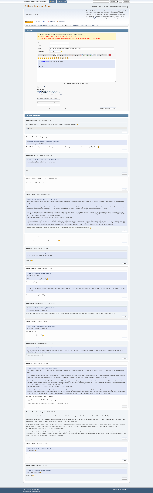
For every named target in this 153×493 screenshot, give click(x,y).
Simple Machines (35, 489)
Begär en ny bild (58, 95)
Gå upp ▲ (127, 489)
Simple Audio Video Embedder (29, 491)
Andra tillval (43, 87)
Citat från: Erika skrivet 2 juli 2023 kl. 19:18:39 (39, 448)
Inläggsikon (41, 51)
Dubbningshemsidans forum (37, 6)
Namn (39, 43)
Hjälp (114, 489)
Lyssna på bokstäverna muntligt (45, 95)
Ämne (39, 48)
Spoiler (30, 128)
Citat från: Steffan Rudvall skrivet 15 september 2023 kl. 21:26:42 (43, 141)
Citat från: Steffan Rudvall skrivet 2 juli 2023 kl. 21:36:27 (41, 253)
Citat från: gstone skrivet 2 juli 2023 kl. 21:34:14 (39, 273)
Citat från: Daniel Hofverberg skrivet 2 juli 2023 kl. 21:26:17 (42, 199)
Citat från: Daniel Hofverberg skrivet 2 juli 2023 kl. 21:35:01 (42, 286)
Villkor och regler (120, 489)
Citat (125, 131)
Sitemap (38, 491)
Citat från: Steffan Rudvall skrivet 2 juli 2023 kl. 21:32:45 (41, 308)
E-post (39, 46)
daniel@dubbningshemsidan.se (94, 18)
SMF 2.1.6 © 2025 (27, 489)
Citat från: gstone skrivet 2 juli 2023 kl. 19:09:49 (39, 470)
